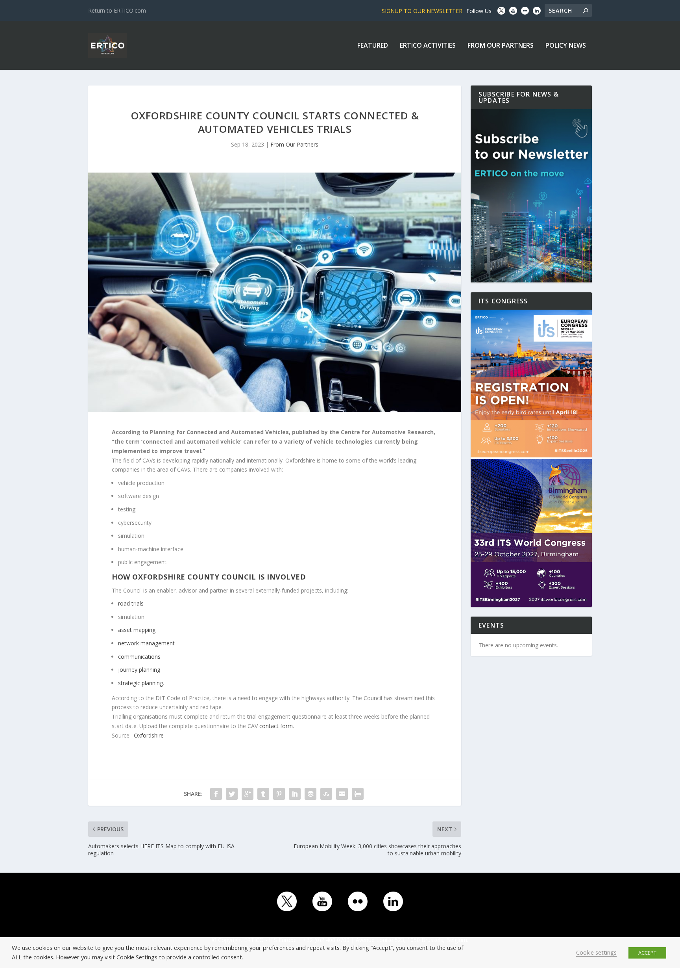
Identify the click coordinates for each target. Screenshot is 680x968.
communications (139, 656)
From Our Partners (501, 46)
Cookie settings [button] (596, 952)
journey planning (139, 669)
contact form (276, 726)
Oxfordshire (149, 735)
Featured (372, 46)
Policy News (565, 46)
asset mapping (136, 630)
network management (146, 643)
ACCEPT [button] (647, 952)
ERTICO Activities (428, 46)
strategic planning (140, 683)
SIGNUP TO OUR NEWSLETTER (422, 11)
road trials (131, 603)
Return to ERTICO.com (117, 10)
